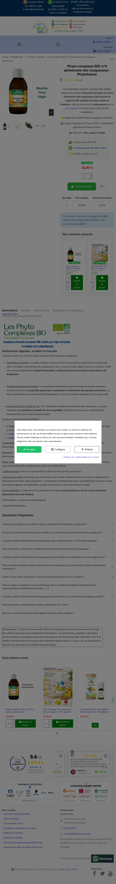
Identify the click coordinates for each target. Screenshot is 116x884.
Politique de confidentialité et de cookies (81, 457)
